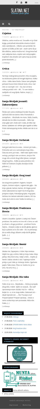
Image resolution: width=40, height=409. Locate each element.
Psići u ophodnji (18, 321)
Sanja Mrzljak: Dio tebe (15, 276)
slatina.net (15, 37)
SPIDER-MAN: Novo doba (22, 324)
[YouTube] (21, 2)
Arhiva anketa (9, 394)
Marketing (27, 405)
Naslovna (5, 30)
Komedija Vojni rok (20, 332)
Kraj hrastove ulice (19, 328)
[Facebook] (16, 2)
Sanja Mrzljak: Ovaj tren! (16, 175)
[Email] (26, 2)
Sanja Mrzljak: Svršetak (15, 140)
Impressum (13, 405)
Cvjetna (6, 33)
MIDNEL (28, 400)
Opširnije (6, 63)
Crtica (5, 68)
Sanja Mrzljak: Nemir (14, 244)
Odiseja (15, 317)
